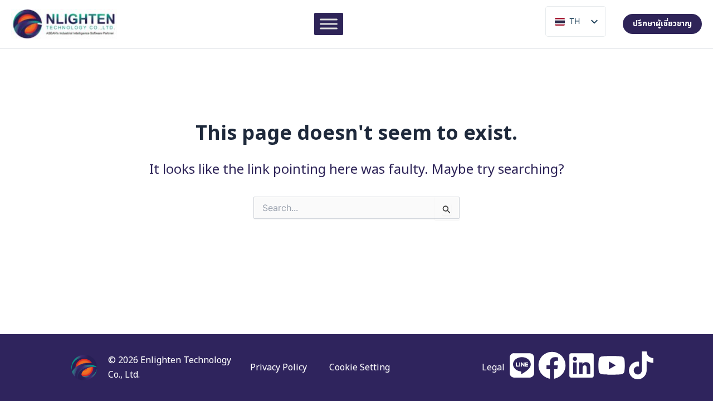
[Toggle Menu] (329, 23)
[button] (662, 23)
